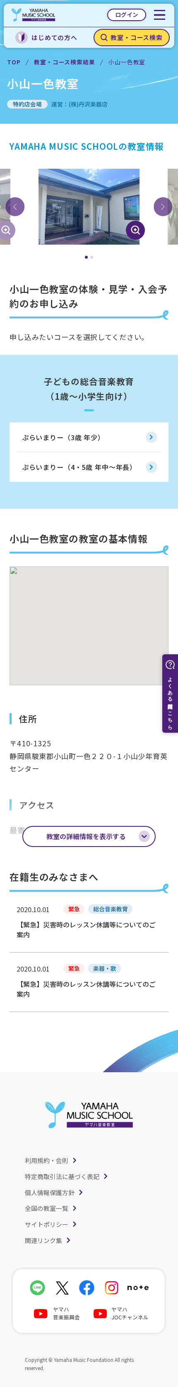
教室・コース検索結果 (64, 62)
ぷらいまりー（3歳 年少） (63, 437)
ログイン (126, 14)
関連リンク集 (43, 1240)
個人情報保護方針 (50, 1192)
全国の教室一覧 (46, 1208)
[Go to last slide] (14, 206)
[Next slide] (163, 206)
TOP (14, 62)
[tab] (86, 257)
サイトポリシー (46, 1224)
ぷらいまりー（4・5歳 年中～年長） (79, 467)
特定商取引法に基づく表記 (62, 1176)
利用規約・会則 (46, 1160)
